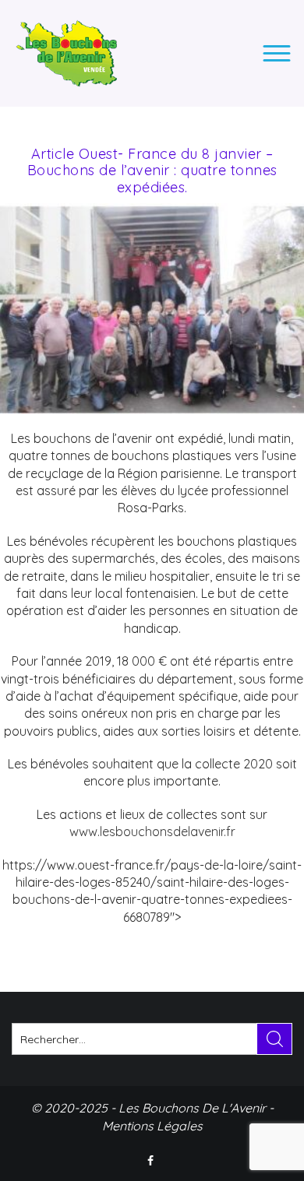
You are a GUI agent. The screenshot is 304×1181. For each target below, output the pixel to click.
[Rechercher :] (152, 1039)
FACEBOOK (152, 1160)
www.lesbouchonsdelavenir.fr (152, 831)
